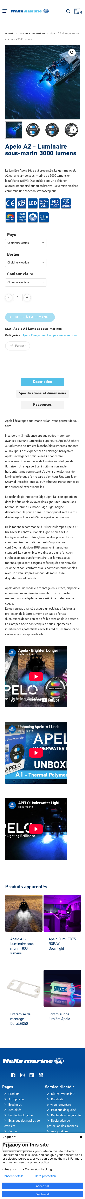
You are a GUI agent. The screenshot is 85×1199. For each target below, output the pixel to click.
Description (42, 382)
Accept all (42, 1186)
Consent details (12, 1176)
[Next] (73, 129)
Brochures (15, 1104)
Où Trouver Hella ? (63, 1094)
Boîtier (13, 255)
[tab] (42, 382)
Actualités (14, 1110)
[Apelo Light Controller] (62, 988)
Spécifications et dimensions (42, 393)
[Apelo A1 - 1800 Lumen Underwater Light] (23, 913)
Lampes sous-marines (32, 33)
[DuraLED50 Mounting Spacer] (23, 988)
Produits (13, 1094)
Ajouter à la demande (30, 317)
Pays (11, 235)
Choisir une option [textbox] (18, 243)
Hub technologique (20, 1115)
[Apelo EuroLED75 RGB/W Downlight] (62, 913)
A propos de (16, 1099)
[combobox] (25, 243)
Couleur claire (20, 274)
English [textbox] (9, 1146)
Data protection (45, 1176)
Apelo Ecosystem (34, 335)
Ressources (42, 405)
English (8, 1136)
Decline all (42, 1194)
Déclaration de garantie (66, 1115)
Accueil (9, 33)
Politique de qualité (63, 1110)
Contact (13, 1131)
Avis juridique (59, 1131)
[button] (4, 11)
